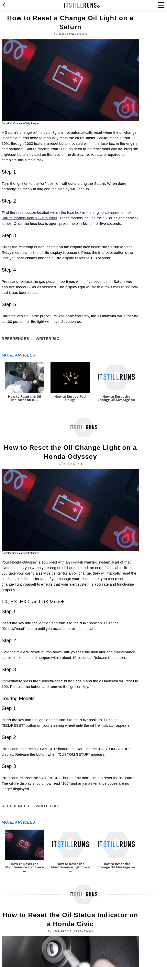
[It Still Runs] (82, 5)
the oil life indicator (81, 629)
